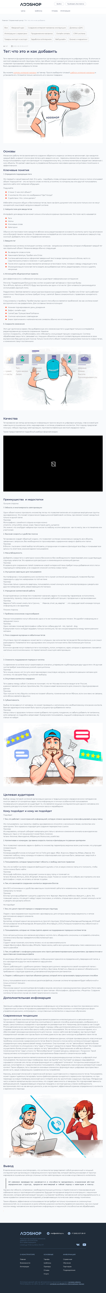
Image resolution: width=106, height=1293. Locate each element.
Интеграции (65, 11)
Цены (23, 11)
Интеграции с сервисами (15, 34)
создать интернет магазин (24, 73)
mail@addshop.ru (57, 1233)
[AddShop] (31, 4)
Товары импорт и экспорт (15, 39)
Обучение (67, 1263)
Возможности (25, 1263)
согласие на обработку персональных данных (67, 1284)
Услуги (46, 1274)
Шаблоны (38, 11)
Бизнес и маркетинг (78, 39)
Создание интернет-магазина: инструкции (47, 28)
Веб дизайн (60, 39)
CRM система (79, 34)
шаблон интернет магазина (82, 73)
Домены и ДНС (76, 28)
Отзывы (55, 11)
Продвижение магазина (41, 34)
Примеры (47, 1267)
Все (6, 28)
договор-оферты (74, 1282)
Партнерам (67, 1267)
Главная (5, 20)
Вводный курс (17, 28)
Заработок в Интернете (41, 39)
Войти (59, 4)
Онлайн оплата (63, 34)
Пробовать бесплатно (75, 4)
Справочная (67, 1259)
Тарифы (46, 1259)
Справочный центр (16, 20)
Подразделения (69, 1270)
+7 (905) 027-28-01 (79, 1233)
